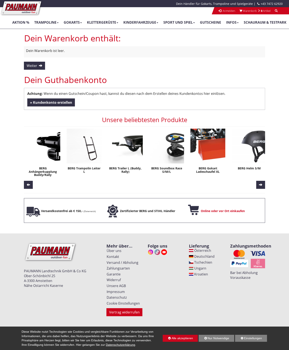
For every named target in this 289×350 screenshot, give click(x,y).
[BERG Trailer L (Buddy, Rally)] (123, 146)
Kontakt (112, 256)
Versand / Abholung (121, 262)
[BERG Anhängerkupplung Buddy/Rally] (41, 146)
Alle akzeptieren (178, 338)
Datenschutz (116, 297)
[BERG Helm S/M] (247, 146)
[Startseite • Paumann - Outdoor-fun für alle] (21, 7)
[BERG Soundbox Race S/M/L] (165, 146)
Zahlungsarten (117, 268)
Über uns (113, 250)
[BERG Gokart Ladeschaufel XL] (206, 146)
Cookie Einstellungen (122, 303)
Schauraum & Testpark (265, 22)
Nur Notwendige (214, 339)
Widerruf (113, 280)
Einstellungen (248, 339)
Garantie (113, 274)
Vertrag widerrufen (124, 312)
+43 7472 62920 (272, 4)
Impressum (115, 291)
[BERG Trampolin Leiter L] (82, 146)
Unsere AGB (115, 285)
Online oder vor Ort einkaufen (223, 211)
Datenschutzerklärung (120, 344)
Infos (231, 22)
